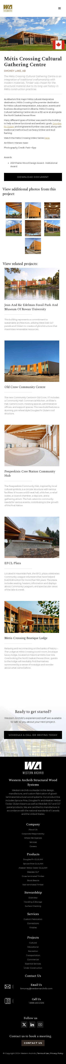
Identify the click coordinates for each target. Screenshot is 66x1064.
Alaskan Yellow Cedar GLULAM (33, 868)
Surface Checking (33, 906)
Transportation (33, 955)
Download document (33, 177)
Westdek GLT (33, 872)
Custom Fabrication (33, 919)
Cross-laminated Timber (33, 876)
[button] (59, 8)
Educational (33, 947)
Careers (33, 846)
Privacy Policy (56, 1053)
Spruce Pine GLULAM (33, 863)
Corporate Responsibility (33, 833)
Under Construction (33, 968)
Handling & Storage (33, 902)
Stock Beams (33, 880)
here (47, 138)
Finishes (33, 927)
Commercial (33, 959)
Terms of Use (43, 1053)
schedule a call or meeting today (33, 735)
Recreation (33, 951)
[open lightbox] (14, 210)
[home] (8, 8)
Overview (33, 897)
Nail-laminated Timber (33, 884)
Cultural (33, 942)
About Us (33, 829)
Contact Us (33, 975)
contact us (33, 1043)
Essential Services (33, 963)
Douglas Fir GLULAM (33, 859)
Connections (33, 923)
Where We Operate (33, 838)
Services (33, 842)
